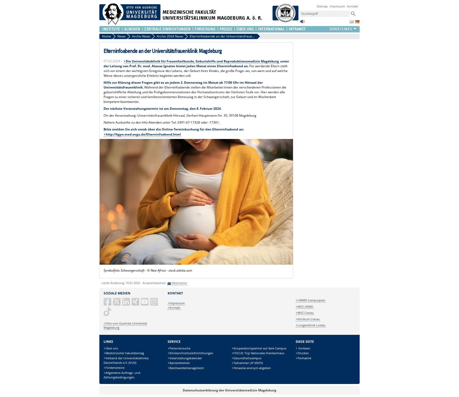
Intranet (297, 29)
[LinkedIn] (126, 304)
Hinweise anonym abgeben (252, 368)
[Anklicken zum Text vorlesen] (302, 23)
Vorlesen (304, 348)
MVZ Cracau (306, 313)
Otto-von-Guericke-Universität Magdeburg (125, 325)
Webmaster (179, 283)
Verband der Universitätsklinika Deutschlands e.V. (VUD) (126, 360)
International (271, 29)
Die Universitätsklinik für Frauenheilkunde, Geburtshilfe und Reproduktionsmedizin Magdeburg (202, 61)
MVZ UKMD (305, 307)
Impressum (337, 6)
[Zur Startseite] (129, 23)
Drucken (303, 353)
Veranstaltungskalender (185, 358)
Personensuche (179, 348)
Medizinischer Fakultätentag (124, 353)
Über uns (111, 348)
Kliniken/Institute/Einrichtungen (191, 353)
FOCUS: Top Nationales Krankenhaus (258, 353)
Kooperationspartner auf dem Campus (259, 348)
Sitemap (322, 6)
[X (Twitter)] (117, 304)
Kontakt (352, 6)
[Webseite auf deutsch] (357, 22)
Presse (226, 29)
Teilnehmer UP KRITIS (248, 363)
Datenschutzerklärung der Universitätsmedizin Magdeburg (229, 390)
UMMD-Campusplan (311, 300)
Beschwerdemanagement (186, 368)
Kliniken (132, 29)
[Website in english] (351, 22)
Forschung (205, 29)
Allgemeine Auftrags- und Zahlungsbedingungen (122, 375)
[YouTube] (145, 304)
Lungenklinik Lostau (311, 325)
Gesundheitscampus (247, 358)
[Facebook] (108, 304)
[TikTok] (108, 314)
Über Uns (245, 29)
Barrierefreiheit (179, 363)
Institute (111, 29)
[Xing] (135, 304)
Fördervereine (115, 368)
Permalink (304, 358)
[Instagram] (154, 304)
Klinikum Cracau (309, 319)
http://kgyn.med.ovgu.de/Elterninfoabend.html (143, 134)
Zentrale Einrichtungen (167, 29)
